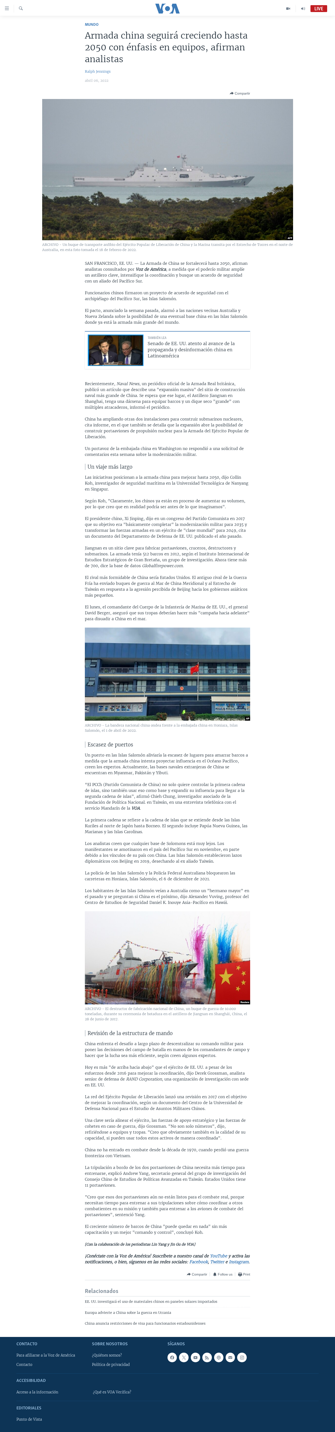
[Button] (240, 93)
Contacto (24, 1364)
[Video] (288, 8)
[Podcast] (218, 1357)
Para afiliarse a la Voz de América (45, 1355)
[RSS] (207, 1357)
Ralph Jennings (98, 71)
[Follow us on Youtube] (195, 1357)
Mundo (92, 25)
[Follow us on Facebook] (172, 1357)
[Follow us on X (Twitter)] (183, 1357)
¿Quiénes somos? (107, 1355)
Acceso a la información (37, 1392)
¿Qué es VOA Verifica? (112, 1392)
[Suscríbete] (230, 1357)
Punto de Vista (29, 1419)
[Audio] (303, 8)
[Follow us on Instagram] (241, 1357)
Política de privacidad (111, 1364)
